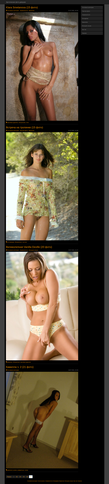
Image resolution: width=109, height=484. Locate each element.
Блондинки (85, 18)
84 (24, 476)
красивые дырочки (12, 122)
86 (31, 476)
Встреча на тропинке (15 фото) (24, 127)
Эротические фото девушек (16, 2)
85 (27, 476)
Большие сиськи (33, 250)
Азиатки (84, 33)
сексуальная (21, 122)
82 (17, 476)
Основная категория (13, 10)
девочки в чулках (12, 470)
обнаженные (18, 242)
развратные (21, 470)
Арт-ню (84, 29)
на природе (10, 242)
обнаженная (16, 362)
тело (27, 122)
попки (26, 470)
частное (24, 242)
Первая (9, 476)
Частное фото (24, 130)
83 (20, 476)
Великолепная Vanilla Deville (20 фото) (29, 247)
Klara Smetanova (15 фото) (22, 7)
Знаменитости (24, 10)
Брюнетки (31, 10)
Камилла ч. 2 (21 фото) (20, 367)
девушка (9, 362)
